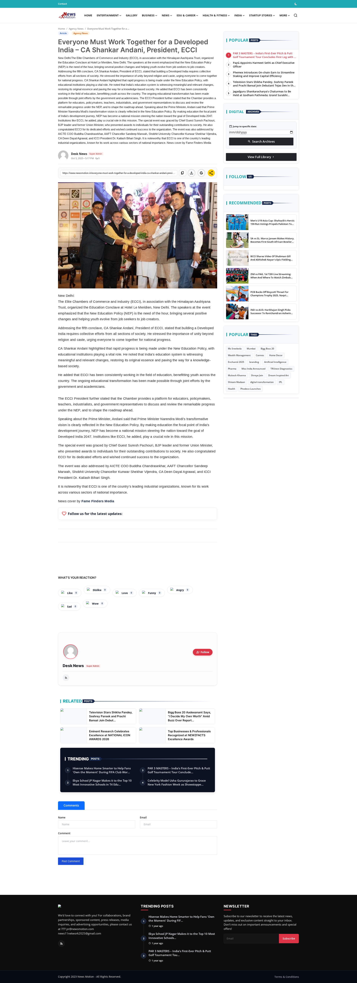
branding (254, 362)
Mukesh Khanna (237, 375)
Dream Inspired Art (278, 375)
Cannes (260, 355)
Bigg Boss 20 (267, 348)
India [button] (238, 15)
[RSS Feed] (66, 677)
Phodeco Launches (250, 388)
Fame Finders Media (97, 501)
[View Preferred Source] (201, 172)
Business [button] (148, 15)
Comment (64, 833)
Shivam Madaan (236, 382)
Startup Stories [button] (260, 15)
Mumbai (251, 348)
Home (88, 15)
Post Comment (71, 861)
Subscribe (289, 938)
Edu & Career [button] (186, 15)
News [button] (165, 15)
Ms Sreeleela (235, 348)
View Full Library (261, 157)
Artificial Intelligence (275, 362)
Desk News (73, 666)
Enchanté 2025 (236, 362)
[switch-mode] (296, 4)
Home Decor (275, 355)
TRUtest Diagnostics (281, 368)
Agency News (76, 28)
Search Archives (261, 141)
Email (143, 817)
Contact (62, 3)
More (283, 15)
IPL (280, 382)
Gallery (131, 15)
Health (231, 388)
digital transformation (262, 382)
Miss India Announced (253, 368)
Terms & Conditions (286, 977)
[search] (295, 15)
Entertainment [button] (108, 15)
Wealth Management (239, 355)
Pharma (232, 368)
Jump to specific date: (243, 126)
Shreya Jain (257, 375)
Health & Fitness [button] (215, 15)
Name (61, 817)
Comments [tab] (71, 805)
